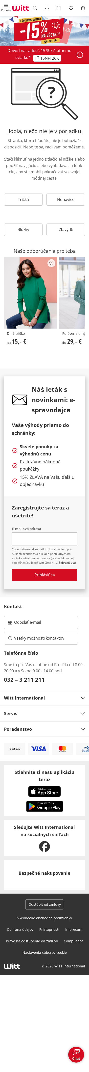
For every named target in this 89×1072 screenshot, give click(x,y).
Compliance (73, 941)
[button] (6, 8)
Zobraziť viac (67, 563)
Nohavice (65, 199)
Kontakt (13, 606)
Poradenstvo (18, 729)
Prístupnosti (49, 929)
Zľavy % (66, 229)
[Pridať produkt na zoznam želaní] (51, 263)
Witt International (24, 698)
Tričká (23, 199)
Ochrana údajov (20, 929)
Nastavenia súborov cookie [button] (44, 952)
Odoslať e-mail (32, 624)
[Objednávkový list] (59, 8)
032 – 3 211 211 (24, 679)
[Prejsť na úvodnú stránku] (20, 8)
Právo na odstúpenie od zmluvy (32, 941)
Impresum (73, 929)
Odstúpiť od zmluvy (44, 904)
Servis (10, 713)
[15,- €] (30, 293)
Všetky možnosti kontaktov (39, 638)
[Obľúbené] (71, 8)
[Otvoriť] (80, 55)
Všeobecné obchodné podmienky (44, 918)
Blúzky (23, 229)
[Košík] (83, 8)
